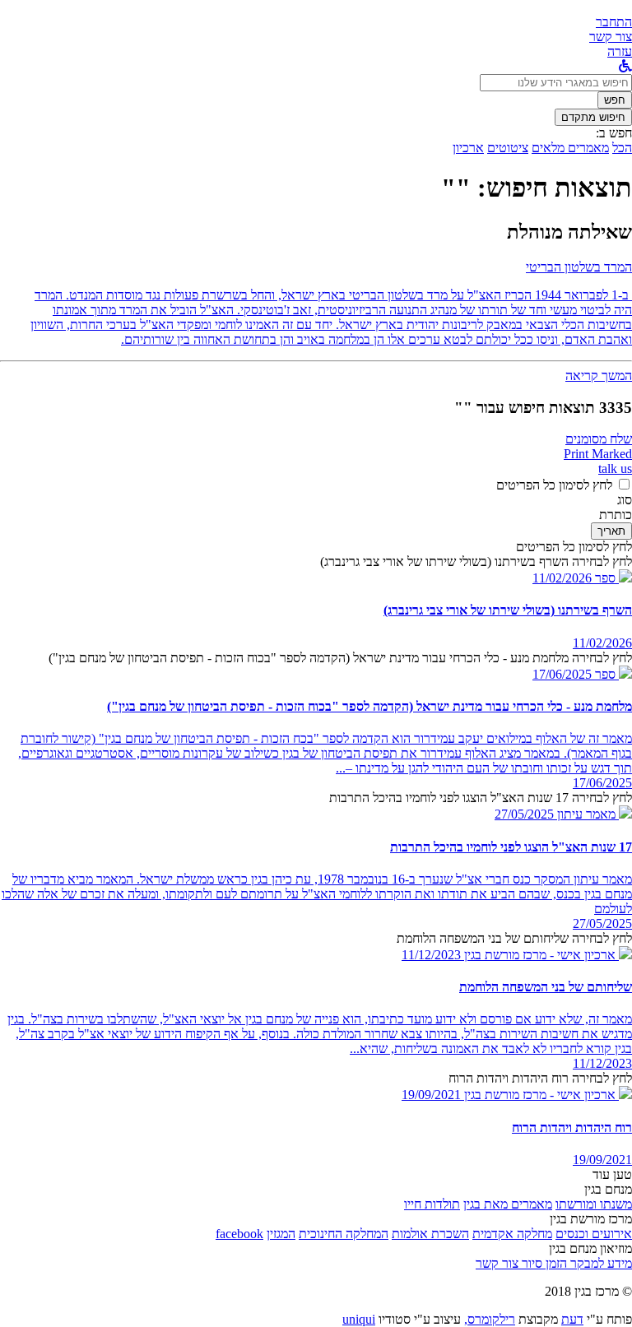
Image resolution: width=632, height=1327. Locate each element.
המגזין (281, 1234)
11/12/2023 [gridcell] (602, 1063)
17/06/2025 (562, 674)
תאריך (611, 531)
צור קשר (497, 1263)
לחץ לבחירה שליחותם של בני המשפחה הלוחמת (514, 938)
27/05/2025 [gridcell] (602, 923)
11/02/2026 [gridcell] (602, 643)
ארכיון (468, 148)
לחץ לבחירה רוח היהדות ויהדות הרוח (540, 1078)
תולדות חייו (432, 1204)
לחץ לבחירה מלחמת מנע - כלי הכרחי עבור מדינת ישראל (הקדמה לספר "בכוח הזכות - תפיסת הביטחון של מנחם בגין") (340, 658)
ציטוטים (507, 148)
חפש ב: (614, 133)
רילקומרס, (489, 1319)
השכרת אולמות (430, 1234)
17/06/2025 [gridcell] (602, 783)
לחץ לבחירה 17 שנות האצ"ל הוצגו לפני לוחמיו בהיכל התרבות (480, 798)
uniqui (358, 1319)
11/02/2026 (562, 578)
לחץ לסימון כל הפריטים (554, 485)
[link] (610, 37)
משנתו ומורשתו (593, 1204)
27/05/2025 (524, 814)
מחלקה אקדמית (512, 1234)
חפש (614, 100)
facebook (239, 1234)
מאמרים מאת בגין (507, 1204)
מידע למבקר (599, 1263)
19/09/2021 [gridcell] (602, 1160)
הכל (622, 148)
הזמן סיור (542, 1263)
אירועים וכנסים (593, 1234)
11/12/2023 (431, 955)
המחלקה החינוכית (343, 1234)
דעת (572, 1319)
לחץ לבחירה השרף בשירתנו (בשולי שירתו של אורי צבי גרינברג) (476, 561)
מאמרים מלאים (570, 148)
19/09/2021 (431, 1095)
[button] (614, 22)
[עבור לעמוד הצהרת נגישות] (625, 66)
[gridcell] (612, 578)
